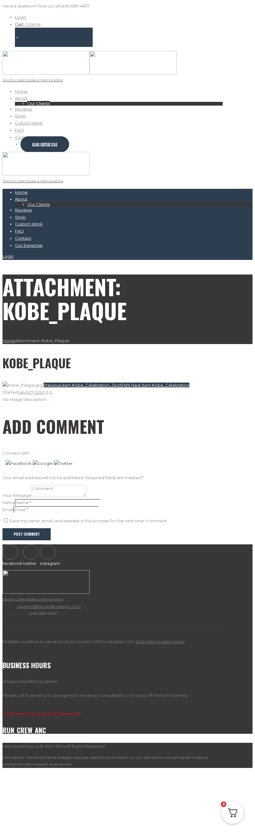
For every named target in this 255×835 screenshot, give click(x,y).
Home (21, 91)
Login (20, 17)
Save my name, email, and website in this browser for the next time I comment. (89, 520)
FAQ (19, 130)
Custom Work (29, 122)
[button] (19, 463)
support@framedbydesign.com (49, 606)
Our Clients (38, 103)
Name (8, 502)
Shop (20, 115)
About (21, 98)
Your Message (16, 495)
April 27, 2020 (32, 392)
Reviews (23, 109)
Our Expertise (44, 144)
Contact (23, 137)
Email (7, 509)
